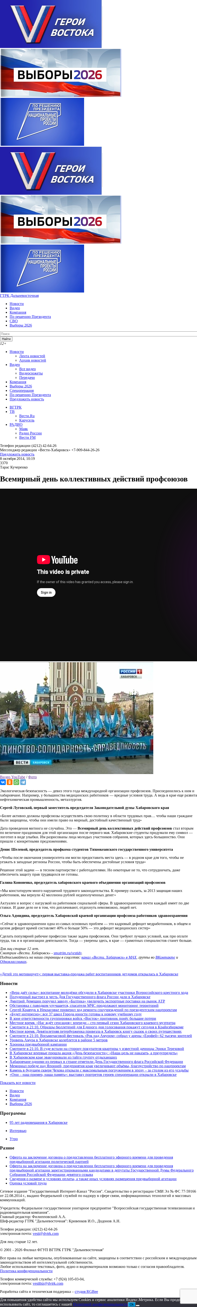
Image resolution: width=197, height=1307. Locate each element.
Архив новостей (32, 360)
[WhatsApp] (16, 782)
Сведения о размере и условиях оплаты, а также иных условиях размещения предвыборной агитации (93, 1179)
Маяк (23, 429)
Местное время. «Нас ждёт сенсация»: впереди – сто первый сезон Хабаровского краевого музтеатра (92, 1023)
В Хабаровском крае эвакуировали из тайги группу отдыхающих (63, 1057)
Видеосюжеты (31, 373)
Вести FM (27, 437)
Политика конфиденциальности (26, 1271)
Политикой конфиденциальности (100, 1304)
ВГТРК (16, 407)
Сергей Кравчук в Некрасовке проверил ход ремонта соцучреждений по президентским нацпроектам (93, 1010)
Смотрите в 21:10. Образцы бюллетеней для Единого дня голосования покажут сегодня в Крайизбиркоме (97, 1027)
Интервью (18, 1131)
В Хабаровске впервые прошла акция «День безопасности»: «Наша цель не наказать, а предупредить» (94, 1053)
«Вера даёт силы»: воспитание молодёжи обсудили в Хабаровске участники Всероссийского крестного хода (99, 993)
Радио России (30, 433)
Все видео (27, 369)
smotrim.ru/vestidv (67, 953)
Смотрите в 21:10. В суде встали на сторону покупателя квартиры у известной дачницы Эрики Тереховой (97, 1049)
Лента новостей (32, 356)
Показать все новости (18, 1083)
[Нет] (138, 1305)
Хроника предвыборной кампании (38, 1044)
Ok (132, 1304)
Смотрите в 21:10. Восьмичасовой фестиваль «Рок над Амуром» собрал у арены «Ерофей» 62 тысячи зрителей (101, 1036)
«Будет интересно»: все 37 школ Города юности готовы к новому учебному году (76, 1014)
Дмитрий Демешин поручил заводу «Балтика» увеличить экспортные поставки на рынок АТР (87, 1001)
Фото (32, 777)
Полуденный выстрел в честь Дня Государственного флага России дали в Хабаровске (80, 997)
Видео (15, 308)
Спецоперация (22, 390)
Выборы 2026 (21, 325)
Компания (18, 312)
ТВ (12, 412)
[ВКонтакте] (3, 782)
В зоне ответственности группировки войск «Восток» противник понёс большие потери (83, 1018)
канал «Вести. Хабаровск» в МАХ (108, 957)
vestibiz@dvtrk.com (48, 1283)
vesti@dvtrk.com (46, 1233)
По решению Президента (30, 317)
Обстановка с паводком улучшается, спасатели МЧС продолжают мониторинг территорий (84, 1005)
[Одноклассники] (9, 782)
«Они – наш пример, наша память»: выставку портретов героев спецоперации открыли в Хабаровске (93, 1075)
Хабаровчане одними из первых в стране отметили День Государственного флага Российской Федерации (96, 1062)
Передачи (27, 377)
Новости (17, 304)
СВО (14, 321)
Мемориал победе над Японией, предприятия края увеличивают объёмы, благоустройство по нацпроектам (98, 1066)
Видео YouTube (12, 777)
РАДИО (16, 424)
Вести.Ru (27, 416)
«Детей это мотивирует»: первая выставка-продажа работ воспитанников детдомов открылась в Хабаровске (89, 974)
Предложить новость (27, 399)
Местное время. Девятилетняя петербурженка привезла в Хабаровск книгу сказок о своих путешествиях (96, 1031)
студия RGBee (86, 1291)
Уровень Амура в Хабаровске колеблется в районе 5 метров (59, 1040)
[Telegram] (23, 782)
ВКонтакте (165, 957)
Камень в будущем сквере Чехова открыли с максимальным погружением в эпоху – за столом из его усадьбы (99, 1070)
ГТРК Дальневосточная (19, 295)
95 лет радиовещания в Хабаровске (39, 1122)
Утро (14, 1139)
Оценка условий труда (28, 1183)
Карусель (26, 420)
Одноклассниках (13, 962)
